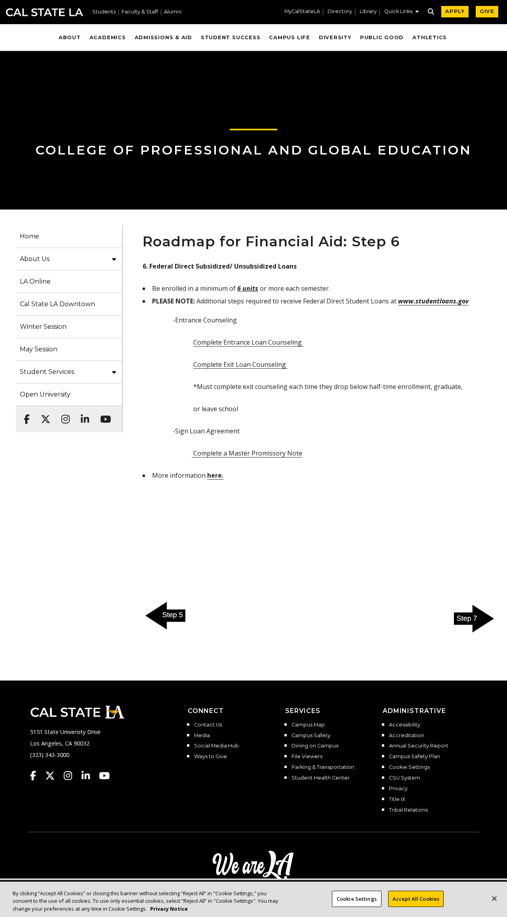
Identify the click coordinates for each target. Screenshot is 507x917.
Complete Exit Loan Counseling (240, 364)
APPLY (455, 11)
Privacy (398, 788)
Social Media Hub (216, 746)
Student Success (231, 37)
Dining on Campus (315, 746)
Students (104, 12)
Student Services (47, 372)
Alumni (172, 12)
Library (368, 11)
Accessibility (404, 725)
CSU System (404, 778)
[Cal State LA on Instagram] (72, 775)
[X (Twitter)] (43, 415)
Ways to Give (210, 756)
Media (202, 735)
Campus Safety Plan (414, 756)
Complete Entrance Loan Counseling (248, 342)
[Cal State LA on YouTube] (104, 775)
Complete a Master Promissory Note (247, 453)
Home (29, 236)
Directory (340, 11)
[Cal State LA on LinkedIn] (89, 775)
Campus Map (308, 725)
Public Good (382, 37)
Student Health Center (321, 778)
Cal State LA (44, 12)
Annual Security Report (418, 746)
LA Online (35, 281)
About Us (35, 259)
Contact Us (208, 725)
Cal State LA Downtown (57, 304)
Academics (108, 37)
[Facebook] (24, 415)
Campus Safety (311, 735)
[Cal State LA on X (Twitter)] (53, 775)
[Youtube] (103, 415)
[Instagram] (63, 415)
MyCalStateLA (302, 11)
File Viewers (307, 756)
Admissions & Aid (163, 37)
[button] (401, 12)
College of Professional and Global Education (254, 150)
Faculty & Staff (140, 12)
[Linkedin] (82, 415)
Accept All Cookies (416, 898)
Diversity (335, 37)
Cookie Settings (409, 767)
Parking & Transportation (323, 767)
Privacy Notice (169, 908)
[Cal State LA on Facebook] (37, 775)
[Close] (494, 898)
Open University (45, 394)
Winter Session (43, 326)
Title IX (397, 799)
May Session (38, 349)
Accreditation (406, 735)
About (70, 37)
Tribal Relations (408, 810)
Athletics (429, 37)
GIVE (487, 11)
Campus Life (289, 37)
